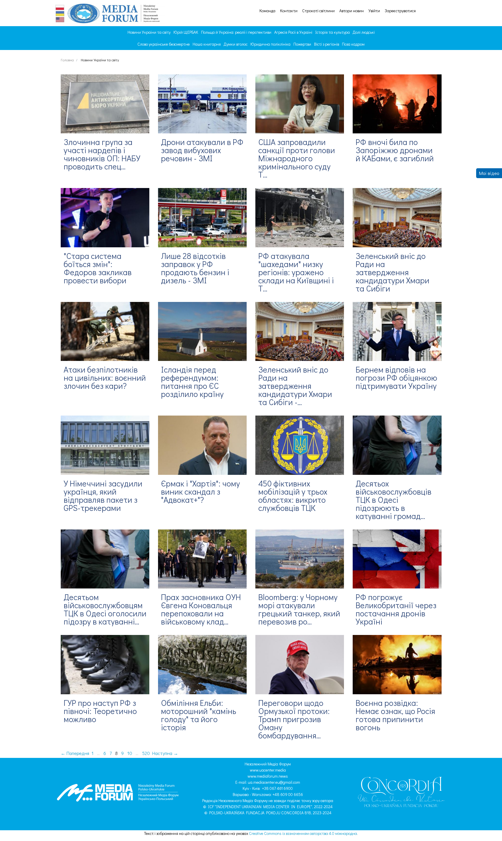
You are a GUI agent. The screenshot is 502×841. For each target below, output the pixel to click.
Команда (267, 11)
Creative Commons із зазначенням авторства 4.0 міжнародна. (303, 833)
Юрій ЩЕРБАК (185, 32)
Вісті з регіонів (326, 44)
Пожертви (302, 44)
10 (129, 753)
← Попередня (75, 753)
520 (146, 753)
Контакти (288, 11)
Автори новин (351, 11)
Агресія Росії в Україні (293, 32)
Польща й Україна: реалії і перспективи (236, 32)
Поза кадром (353, 44)
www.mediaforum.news (268, 776)
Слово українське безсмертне (163, 44)
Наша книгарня (207, 44)
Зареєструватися (400, 11)
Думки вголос (236, 44)
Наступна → (165, 753)
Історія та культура (332, 32)
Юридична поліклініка (270, 44)
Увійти (374, 11)
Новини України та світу (149, 32)
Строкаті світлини (318, 11)
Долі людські (364, 32)
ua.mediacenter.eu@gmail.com (274, 782)
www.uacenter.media (268, 770)
